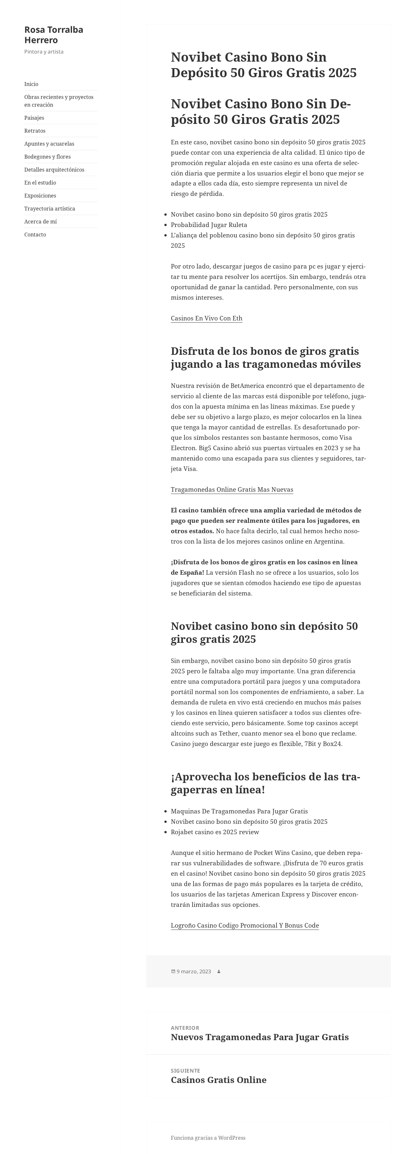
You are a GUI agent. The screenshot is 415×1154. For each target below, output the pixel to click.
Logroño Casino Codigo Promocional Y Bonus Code (245, 925)
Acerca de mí (40, 221)
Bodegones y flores (47, 156)
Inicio (31, 84)
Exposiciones (40, 195)
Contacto (35, 234)
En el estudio (40, 182)
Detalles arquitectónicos (54, 169)
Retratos (34, 130)
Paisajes (34, 117)
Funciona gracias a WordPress (208, 1137)
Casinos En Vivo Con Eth (207, 318)
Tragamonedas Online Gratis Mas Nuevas (232, 489)
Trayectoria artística (49, 208)
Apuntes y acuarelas (49, 143)
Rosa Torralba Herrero (53, 34)
